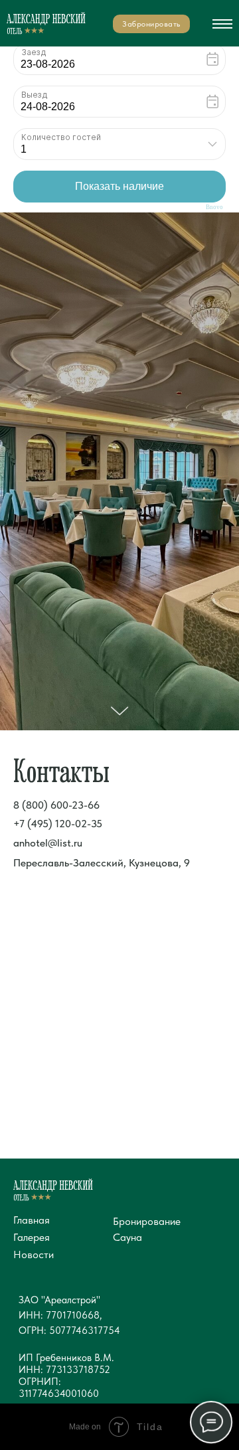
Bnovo (214, 207)
